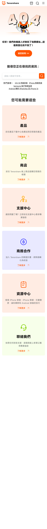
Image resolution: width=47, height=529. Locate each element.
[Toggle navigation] (42, 3)
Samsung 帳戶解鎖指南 (23, 86)
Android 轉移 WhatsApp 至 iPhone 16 (23, 88)
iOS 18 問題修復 (21, 83)
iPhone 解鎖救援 (35, 83)
